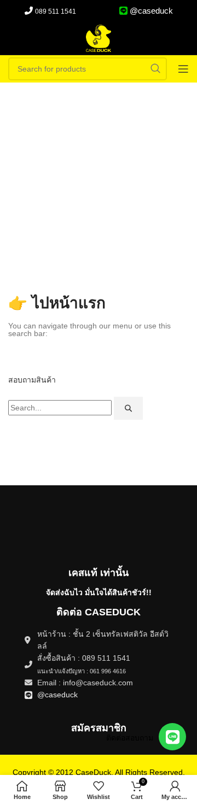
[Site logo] (98, 37)
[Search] (128, 408)
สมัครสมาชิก (98, 727)
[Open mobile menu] (183, 69)
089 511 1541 (55, 11)
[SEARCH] (155, 68)
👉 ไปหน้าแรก (57, 303)
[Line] (172, 736)
